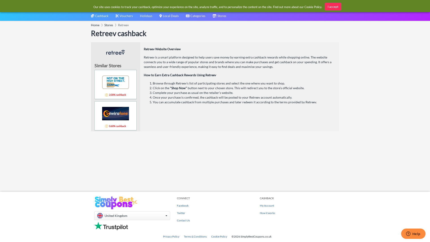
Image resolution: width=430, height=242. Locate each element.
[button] (132, 215)
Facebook (183, 205)
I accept (333, 7)
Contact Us (183, 220)
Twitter (181, 213)
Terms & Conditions (195, 236)
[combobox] (195, 17)
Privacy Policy (171, 236)
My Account (267, 205)
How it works (267, 213)
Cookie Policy (219, 236)
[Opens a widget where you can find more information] (413, 234)
